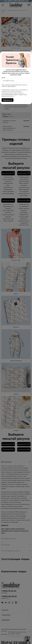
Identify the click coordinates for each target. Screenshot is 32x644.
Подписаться (7, 100)
